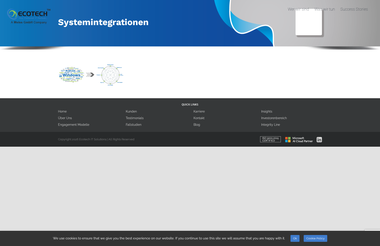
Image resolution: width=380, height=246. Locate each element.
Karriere (199, 111)
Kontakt (199, 118)
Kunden (131, 111)
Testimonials (135, 118)
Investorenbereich (274, 118)
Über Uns (65, 118)
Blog (197, 124)
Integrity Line (270, 124)
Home (62, 111)
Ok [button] (295, 238)
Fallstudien (133, 124)
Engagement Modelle (73, 124)
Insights (266, 111)
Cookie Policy (315, 238)
